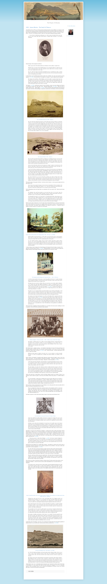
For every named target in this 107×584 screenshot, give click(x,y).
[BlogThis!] (29, 571)
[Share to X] (30, 571)
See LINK (55, 86)
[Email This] (28, 571)
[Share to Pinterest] (33, 571)
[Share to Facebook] (32, 571)
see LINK (31, 77)
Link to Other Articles (72, 25)
